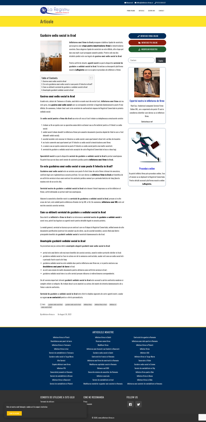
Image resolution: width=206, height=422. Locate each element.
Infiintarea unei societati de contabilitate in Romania (144, 383)
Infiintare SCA (144, 352)
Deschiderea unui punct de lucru (61, 341)
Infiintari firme (145, 349)
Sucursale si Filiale (145, 360)
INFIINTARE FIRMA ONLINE (149, 36)
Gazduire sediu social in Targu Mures (61, 356)
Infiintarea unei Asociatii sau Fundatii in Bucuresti (103, 349)
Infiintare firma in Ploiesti (144, 345)
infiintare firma (88, 305)
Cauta (161, 60)
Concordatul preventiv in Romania (61, 372)
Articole (141, 10)
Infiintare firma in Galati (103, 337)
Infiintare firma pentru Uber (145, 372)
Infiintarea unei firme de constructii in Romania (103, 360)
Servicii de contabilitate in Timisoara (61, 352)
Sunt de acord (14, 413)
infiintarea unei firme (98, 159)
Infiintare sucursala (103, 376)
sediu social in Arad (46, 307)
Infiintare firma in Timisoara (61, 345)
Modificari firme (103, 345)
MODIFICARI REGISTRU (149, 49)
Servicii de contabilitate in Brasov (61, 376)
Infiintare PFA (61, 368)
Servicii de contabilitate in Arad (103, 380)
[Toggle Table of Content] (89, 78)
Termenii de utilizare (47, 401)
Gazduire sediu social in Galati (103, 352)
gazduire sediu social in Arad (73, 305)
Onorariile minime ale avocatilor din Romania (103, 372)
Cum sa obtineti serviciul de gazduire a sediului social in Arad (65, 87)
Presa (85, 401)
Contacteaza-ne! (147, 121)
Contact (161, 10)
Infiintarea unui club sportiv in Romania (145, 341)
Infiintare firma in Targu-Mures (144, 356)
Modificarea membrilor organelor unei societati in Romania (103, 383)
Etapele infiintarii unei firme (61, 364)
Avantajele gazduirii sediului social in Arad (58, 90)
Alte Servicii (61, 360)
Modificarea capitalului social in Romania (103, 364)
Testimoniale (87, 404)
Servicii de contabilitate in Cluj (145, 368)
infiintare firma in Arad (101, 305)
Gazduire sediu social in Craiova (144, 364)
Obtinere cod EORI (103, 368)
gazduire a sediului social (109, 217)
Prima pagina (131, 10)
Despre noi (151, 10)
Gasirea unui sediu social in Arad (54, 81)
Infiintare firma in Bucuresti (61, 380)
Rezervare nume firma (103, 341)
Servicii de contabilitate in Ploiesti (61, 383)
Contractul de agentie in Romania (145, 337)
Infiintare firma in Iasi (61, 349)
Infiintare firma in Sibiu (144, 380)
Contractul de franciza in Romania (103, 356)
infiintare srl (113, 305)
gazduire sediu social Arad (55, 305)
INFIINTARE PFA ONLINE (149, 42)
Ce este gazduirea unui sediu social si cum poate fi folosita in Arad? (67, 84)
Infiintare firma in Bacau (145, 376)
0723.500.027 (161, 2)
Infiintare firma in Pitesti (61, 337)
